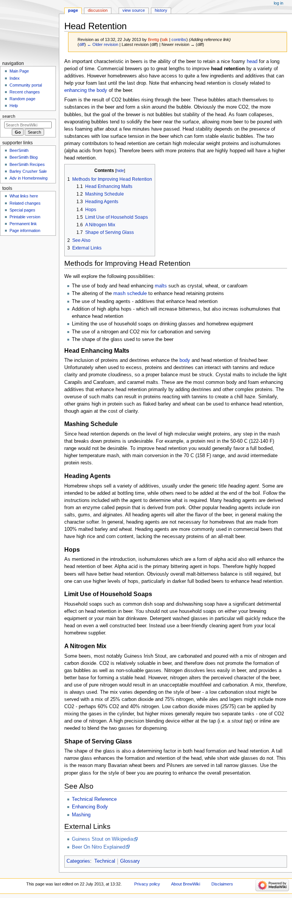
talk (165, 39)
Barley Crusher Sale (28, 171)
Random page (22, 98)
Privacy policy (147, 884)
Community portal (26, 85)
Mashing (81, 815)
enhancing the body (85, 90)
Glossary (130, 861)
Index (15, 78)
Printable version (25, 217)
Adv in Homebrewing (29, 178)
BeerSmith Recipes (27, 164)
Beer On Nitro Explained (98, 847)
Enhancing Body (90, 807)
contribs (178, 39)
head (252, 61)
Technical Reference (94, 799)
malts (161, 286)
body (184, 360)
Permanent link (23, 223)
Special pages (22, 210)
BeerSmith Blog (24, 157)
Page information (25, 230)
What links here (24, 196)
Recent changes (25, 92)
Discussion (98, 10)
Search (8, 116)
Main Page (19, 71)
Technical (104, 861)
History (161, 10)
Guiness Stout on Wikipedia (102, 839)
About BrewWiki (185, 884)
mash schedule (130, 293)
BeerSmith (19, 150)
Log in (278, 3)
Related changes (25, 203)
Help (14, 105)
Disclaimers (222, 884)
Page (73, 10)
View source (133, 10)
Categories (78, 861)
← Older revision (102, 44)
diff (81, 44)
